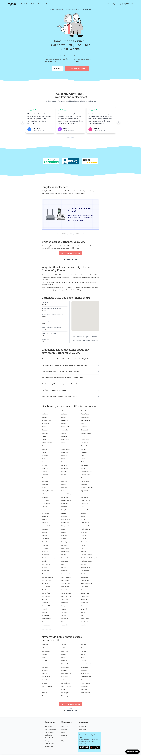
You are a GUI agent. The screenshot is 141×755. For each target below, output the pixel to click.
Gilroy (63, 478)
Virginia (44, 693)
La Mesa (45, 497)
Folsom (44, 471)
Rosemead (45, 570)
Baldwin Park (46, 420)
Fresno (63, 475)
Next (77, 233)
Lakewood (64, 503)
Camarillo (64, 430)
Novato (44, 535)
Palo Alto (45, 545)
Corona (44, 449)
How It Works (49, 744)
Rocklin (63, 567)
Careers (64, 729)
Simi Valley (65, 599)
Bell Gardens (85, 420)
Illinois (44, 657)
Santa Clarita (66, 593)
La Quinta (45, 500)
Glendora (45, 481)
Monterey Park (86, 523)
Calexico (45, 430)
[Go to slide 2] (68, 137)
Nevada (44, 673)
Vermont (84, 689)
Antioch (64, 414)
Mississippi (84, 667)
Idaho (83, 654)
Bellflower (45, 423)
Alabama (45, 645)
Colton (44, 446)
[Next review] (118, 122)
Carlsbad (45, 433)
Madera (83, 513)
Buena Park (65, 427)
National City (85, 529)
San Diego (84, 577)
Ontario (64, 539)
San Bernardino (66, 574)
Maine (44, 664)
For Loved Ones (36, 4)
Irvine (43, 494)
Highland (45, 487)
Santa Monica (66, 596)
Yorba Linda (46, 625)
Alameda (45, 411)
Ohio (62, 680)
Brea (82, 423)
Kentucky (64, 661)
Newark (44, 532)
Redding (44, 561)
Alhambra (64, 411)
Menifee (64, 516)
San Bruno (84, 574)
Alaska (63, 645)
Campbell (84, 430)
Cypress (84, 452)
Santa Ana (64, 590)
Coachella (84, 443)
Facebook (81, 726)
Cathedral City (86, 433)
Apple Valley (85, 414)
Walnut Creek (46, 618)
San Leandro (65, 583)
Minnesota (64, 667)
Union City (84, 609)
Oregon (44, 683)
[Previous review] (22, 122)
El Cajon (84, 462)
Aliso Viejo (84, 411)
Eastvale (64, 462)
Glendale (84, 478)
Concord (84, 446)
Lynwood (64, 513)
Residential (59, 9)
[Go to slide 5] (72, 137)
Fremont (45, 475)
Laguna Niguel (66, 500)
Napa (63, 529)
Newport (64, 532)
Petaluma (45, 548)
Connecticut (46, 651)
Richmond (84, 564)
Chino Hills (65, 439)
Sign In (115, 4)
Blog (62, 741)
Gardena (45, 478)
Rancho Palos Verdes (68, 558)
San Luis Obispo (86, 583)
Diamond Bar (65, 459)
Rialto (63, 564)
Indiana (63, 657)
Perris (83, 545)
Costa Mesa (65, 449)
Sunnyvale (64, 602)
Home (52, 9)
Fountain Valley (86, 471)
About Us (107, 4)
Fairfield (83, 468)
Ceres (44, 436)
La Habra (84, 494)
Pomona (83, 551)
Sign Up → (57, 68)
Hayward (45, 484)
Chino (44, 439)
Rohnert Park (85, 567)
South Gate (85, 599)
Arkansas (45, 648)
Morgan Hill (65, 526)
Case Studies (49, 738)
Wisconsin (45, 696)
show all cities (46, 629)
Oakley (83, 535)
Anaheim (45, 414)
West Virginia (85, 693)
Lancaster (84, 503)
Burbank (84, 427)
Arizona (83, 645)
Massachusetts (86, 664)
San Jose (45, 583)
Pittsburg (84, 548)
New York (64, 677)
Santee (44, 599)
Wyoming (64, 696)
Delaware (64, 651)
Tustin (63, 609)
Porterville (45, 555)
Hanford (64, 481)
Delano (44, 459)
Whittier (64, 622)
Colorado (84, 648)
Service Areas (49, 746)
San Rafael (84, 586)
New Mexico (46, 677)
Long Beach (65, 510)
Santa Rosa (85, 596)
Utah (63, 689)
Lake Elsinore (85, 500)
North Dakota (46, 680)
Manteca (45, 516)
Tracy (63, 606)
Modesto (84, 519)
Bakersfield (85, 417)
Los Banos (45, 513)
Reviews (64, 735)
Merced (83, 516)
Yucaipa (83, 625)
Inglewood (84, 491)
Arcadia (44, 417)
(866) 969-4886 (127, 4)
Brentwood (45, 427)
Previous (63, 233)
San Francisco (46, 580)
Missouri (44, 670)
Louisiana (84, 661)
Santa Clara (46, 593)
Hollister (64, 487)
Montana (64, 670)
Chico (83, 436)
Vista (82, 615)
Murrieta (45, 529)
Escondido (64, 468)
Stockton (45, 602)
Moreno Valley (46, 526)
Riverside (45, 567)
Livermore (64, 507)
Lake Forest (46, 503)
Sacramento (85, 570)
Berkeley (64, 423)
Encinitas (45, 468)
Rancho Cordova (86, 555)
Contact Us (65, 738)
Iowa (82, 657)
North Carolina (86, 677)
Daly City (45, 455)
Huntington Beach (87, 487)
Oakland (64, 535)
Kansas (44, 661)
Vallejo (83, 612)
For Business (48, 4)
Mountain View (86, 526)
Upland (44, 612)
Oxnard (83, 539)
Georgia (44, 654)
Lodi (82, 507)
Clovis (63, 443)
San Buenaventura (48, 577)
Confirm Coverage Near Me (70, 253)
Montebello (65, 523)
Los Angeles (85, 510)
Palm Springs (66, 542)
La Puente (84, 497)
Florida (83, 651)
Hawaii (63, 654)
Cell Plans (48, 735)
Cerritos (64, 436)
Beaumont (64, 420)
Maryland (64, 664)
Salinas (44, 574)
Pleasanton (65, 551)
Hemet (63, 484)
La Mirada (64, 497)
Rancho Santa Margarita (89, 558)
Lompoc (44, 510)
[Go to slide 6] (73, 137)
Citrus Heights (47, 443)
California (76, 9)
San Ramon (46, 590)
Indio (63, 491)
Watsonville (65, 618)
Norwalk (84, 532)
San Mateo (65, 586)
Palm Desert (46, 542)
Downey (83, 459)
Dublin (44, 462)
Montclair (45, 523)
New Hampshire (66, 673)
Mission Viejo (65, 519)
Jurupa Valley (66, 494)
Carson (63, 433)
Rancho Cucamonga (49, 558)
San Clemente (66, 577)
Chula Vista (85, 439)
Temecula (84, 602)
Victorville (45, 615)
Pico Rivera (65, 548)
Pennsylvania (65, 683)
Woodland (84, 622)
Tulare (83, 606)
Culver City (45, 452)
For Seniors (25, 4)
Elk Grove (84, 465)
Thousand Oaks (47, 606)
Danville (64, 455)
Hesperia (84, 484)
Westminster (46, 622)
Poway (63, 555)
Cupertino (64, 452)
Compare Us (49, 741)
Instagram (81, 729)
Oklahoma (84, 680)
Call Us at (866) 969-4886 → (77, 68)
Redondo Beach (86, 561)
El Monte (64, 465)
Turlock (44, 609)
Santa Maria (46, 596)
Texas (44, 689)
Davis (83, 455)
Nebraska (84, 670)
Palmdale (84, 542)
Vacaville (64, 612)
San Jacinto (85, 580)
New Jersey (85, 673)
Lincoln (44, 507)
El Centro (45, 465)
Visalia (63, 615)
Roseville (64, 570)
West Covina (85, 618)
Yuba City (64, 625)
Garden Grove (85, 475)
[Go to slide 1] (67, 137)
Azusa (63, 417)
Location (68, 9)
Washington (65, 693)
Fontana (64, 471)
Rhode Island (85, 683)
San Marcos (46, 586)
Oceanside (45, 539)
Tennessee (84, 686)
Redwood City (46, 564)
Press (63, 732)
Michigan (45, 667)
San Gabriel (65, 580)
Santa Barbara (86, 590)
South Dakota (66, 686)
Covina (83, 449)
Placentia (45, 551)
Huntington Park (47, 491)
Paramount (65, 545)
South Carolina (47, 686)
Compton (64, 446)
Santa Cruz (85, 593)
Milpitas (44, 519)
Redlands (64, 561)
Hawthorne (85, 481)
